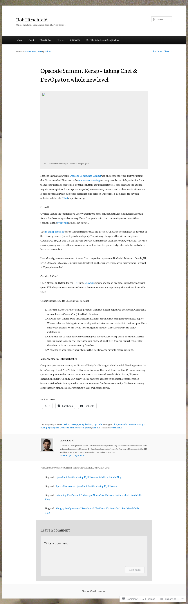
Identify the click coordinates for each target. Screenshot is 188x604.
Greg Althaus (86, 424)
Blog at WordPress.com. (94, 591)
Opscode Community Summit (85, 175)
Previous (156, 51)
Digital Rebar (45, 40)
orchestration (77, 427)
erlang (43, 427)
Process (60, 40)
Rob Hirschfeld (32, 19)
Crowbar (89, 283)
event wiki (62, 222)
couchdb (122, 424)
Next (168, 51)
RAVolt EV (75, 40)
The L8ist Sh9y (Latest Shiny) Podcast (103, 40)
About (20, 40)
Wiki (87, 427)
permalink (116, 427)
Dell (76, 283)
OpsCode (64, 427)
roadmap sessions (54, 231)
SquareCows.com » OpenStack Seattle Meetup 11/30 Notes (86, 486)
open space (53, 427)
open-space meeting (89, 180)
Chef (65, 198)
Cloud (31, 40)
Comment (135, 569)
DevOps (74, 424)
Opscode (97, 424)
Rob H (47, 51)
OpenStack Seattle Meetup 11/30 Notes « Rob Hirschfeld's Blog (89, 477)
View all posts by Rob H (73, 455)
